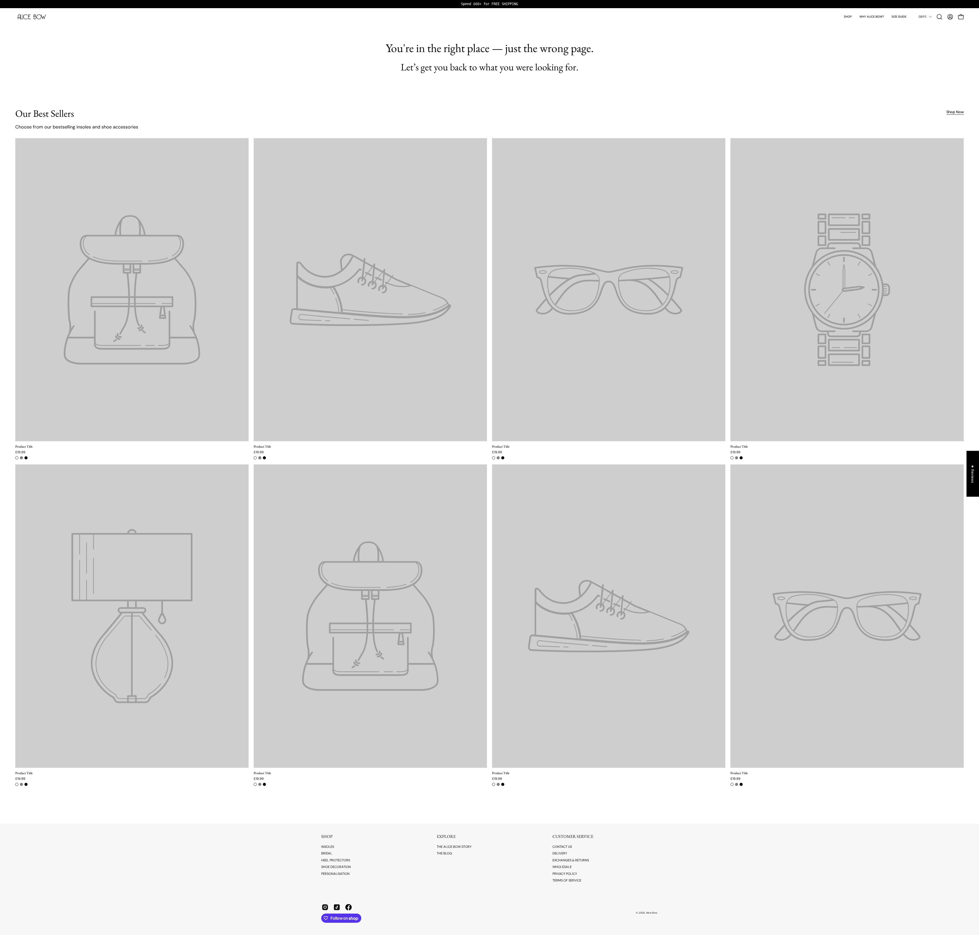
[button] (848, 16)
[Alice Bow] (31, 17)
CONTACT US (562, 847)
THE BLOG (444, 853)
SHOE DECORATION (336, 867)
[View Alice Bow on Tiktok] (337, 907)
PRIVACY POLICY (564, 873)
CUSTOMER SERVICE (572, 836)
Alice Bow (651, 912)
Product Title (24, 446)
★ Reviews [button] (973, 474)
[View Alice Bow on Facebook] (348, 907)
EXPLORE (446, 836)
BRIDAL (326, 853)
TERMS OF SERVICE (566, 880)
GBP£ (922, 16)
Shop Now (955, 112)
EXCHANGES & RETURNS (570, 860)
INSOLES (327, 847)
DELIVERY (559, 853)
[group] (489, 4)
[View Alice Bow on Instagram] (325, 907)
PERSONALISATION (335, 873)
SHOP (326, 836)
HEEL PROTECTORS (335, 860)
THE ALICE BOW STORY (454, 847)
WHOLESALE (562, 867)
